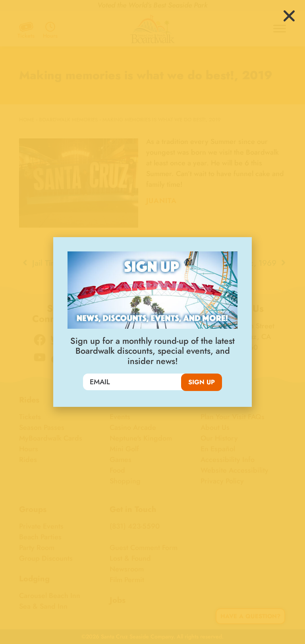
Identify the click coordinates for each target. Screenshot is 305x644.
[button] (289, 16)
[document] (152, 322)
